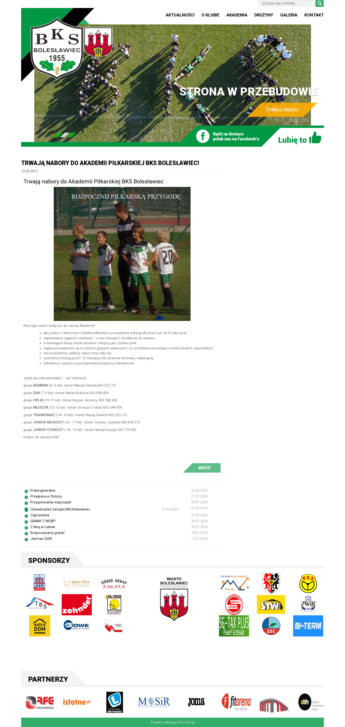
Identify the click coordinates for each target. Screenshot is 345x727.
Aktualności (180, 14)
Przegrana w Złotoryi (46, 496)
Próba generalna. (43, 490)
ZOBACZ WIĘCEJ (282, 109)
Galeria (288, 14)
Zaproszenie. (40, 515)
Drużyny (263, 14)
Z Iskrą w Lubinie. (43, 527)
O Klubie (210, 14)
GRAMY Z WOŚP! (43, 521)
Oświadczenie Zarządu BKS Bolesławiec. (61, 509)
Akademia (236, 14)
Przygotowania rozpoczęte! (51, 502)
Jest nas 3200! (41, 539)
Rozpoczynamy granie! (48, 533)
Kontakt (314, 14)
